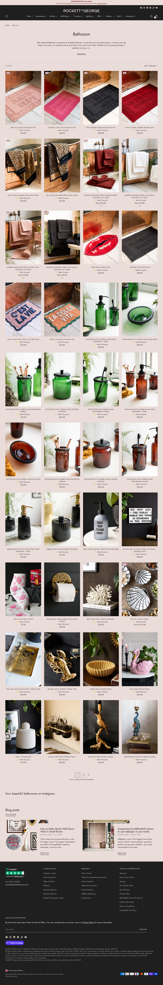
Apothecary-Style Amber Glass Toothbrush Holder (139, 480)
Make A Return (49, 881)
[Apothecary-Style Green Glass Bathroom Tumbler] (23, 379)
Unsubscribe (86, 898)
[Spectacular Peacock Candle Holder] (140, 727)
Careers (122, 881)
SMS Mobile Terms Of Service (131, 898)
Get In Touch (86, 873)
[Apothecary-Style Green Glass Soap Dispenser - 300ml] (101, 309)
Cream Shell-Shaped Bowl (101, 689)
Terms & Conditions (127, 906)
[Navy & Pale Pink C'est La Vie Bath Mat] (23, 309)
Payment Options (50, 893)
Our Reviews (124, 889)
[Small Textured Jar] (23, 727)
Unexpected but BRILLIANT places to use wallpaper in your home (135, 830)
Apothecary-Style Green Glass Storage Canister (62, 410)
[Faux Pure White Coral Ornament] (101, 589)
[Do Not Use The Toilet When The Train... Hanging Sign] (140, 519)
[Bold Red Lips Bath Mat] (101, 237)
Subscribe (143, 929)
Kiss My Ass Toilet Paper (23, 619)
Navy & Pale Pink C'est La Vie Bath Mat (23, 339)
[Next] (113, 2)
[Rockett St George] (81, 10)
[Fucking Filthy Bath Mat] (140, 237)
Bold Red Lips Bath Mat (101, 267)
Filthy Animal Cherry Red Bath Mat (139, 128)
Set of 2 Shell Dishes (140, 619)
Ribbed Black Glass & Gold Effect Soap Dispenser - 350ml (23, 550)
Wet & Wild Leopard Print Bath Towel (23, 195)
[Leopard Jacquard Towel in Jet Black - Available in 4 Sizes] (62, 237)
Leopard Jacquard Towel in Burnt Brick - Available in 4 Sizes (101, 196)
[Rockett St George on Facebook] (141, 8)
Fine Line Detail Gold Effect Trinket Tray (23, 689)
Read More (81, 54)
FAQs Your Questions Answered (94, 877)
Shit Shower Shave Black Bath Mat (100, 128)
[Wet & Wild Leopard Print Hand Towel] (62, 165)
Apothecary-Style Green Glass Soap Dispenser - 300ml (101, 340)
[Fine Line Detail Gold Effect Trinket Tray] (23, 659)
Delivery (46, 885)
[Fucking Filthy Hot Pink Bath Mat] (62, 98)
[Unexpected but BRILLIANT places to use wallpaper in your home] (106, 838)
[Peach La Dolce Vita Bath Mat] (62, 309)
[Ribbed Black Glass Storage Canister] (62, 519)
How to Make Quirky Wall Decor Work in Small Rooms (57, 830)
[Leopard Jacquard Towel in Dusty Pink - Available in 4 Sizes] (23, 237)
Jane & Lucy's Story (127, 877)
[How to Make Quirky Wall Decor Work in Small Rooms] (28, 838)
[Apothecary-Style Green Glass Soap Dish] (140, 309)
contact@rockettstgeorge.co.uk (17, 884)
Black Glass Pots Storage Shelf (62, 757)
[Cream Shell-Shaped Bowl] (101, 659)
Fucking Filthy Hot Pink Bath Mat (62, 128)
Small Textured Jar (23, 757)
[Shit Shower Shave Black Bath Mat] (101, 98)
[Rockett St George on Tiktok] (153, 8)
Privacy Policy (125, 893)
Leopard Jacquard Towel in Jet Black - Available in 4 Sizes (62, 268)
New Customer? (49, 877)
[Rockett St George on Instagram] (144, 8)
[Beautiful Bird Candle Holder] (101, 727)
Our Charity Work (126, 885)
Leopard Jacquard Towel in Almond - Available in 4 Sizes (139, 196)
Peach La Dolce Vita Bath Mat (62, 339)
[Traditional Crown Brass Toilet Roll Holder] (62, 589)
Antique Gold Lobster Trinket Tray (62, 689)
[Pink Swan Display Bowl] (140, 659)
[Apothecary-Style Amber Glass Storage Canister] (101, 449)
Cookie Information (127, 902)
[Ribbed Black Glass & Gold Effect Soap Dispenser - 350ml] (23, 519)
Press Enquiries (87, 881)
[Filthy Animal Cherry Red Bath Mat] (140, 98)
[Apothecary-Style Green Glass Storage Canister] (62, 379)
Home (7, 25)
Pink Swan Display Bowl (140, 689)
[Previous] (50, 2)
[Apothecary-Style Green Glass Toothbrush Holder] (101, 379)
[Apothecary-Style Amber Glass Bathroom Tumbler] (62, 449)
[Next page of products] (88, 775)
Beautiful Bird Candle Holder (101, 757)
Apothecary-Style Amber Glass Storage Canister (101, 480)
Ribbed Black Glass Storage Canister (62, 549)
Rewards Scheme (49, 889)
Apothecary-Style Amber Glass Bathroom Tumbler (62, 480)
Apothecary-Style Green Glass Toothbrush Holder (101, 410)
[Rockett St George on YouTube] (156, 8)
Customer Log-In (49, 873)
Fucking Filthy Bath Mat (140, 267)
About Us (123, 873)
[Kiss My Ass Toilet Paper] (23, 589)
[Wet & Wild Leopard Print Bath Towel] (23, 165)
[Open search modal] (6, 16)
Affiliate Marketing (88, 893)
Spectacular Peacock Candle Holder (139, 757)
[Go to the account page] (151, 16)
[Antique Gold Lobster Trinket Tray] (62, 659)
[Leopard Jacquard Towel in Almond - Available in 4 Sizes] (140, 165)
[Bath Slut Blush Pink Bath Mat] (23, 98)
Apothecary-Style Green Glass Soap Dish (139, 339)
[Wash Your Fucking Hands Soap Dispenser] (101, 519)
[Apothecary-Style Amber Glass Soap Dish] (23, 449)
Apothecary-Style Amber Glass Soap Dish (23, 479)
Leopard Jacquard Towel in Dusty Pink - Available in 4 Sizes (23, 268)
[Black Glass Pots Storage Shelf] (62, 727)
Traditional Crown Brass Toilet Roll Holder (62, 620)
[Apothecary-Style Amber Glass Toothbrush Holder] (140, 449)
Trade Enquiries (87, 889)
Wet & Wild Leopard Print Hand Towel (62, 195)
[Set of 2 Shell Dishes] (140, 589)
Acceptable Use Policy (128, 910)
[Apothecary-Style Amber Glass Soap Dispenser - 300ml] (140, 379)
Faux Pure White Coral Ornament (101, 619)
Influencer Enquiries (89, 885)
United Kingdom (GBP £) (15, 971)
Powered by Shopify (11, 976)
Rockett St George (22, 974)
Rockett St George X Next (53, 898)
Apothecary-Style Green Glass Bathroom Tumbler (23, 410)
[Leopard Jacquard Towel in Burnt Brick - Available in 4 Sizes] (101, 165)
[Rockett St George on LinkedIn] (147, 8)
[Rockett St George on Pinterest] (150, 8)
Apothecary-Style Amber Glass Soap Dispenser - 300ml (140, 410)
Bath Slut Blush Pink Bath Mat (23, 128)
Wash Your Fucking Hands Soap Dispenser (101, 549)
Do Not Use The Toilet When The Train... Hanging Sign (140, 550)
